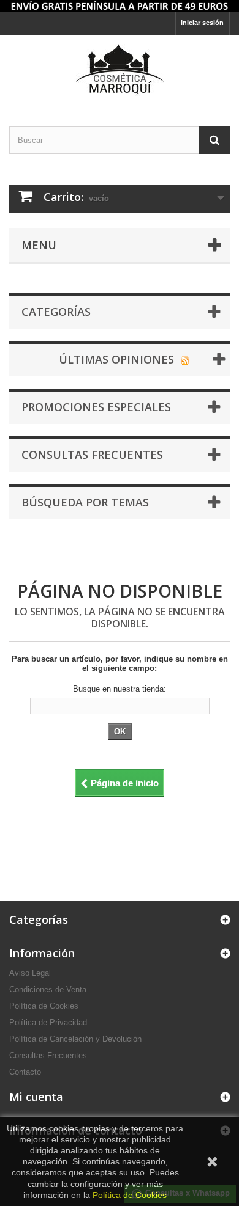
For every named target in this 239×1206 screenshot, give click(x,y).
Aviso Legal (30, 973)
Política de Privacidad (48, 1022)
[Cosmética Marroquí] (119, 70)
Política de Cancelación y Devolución (75, 1038)
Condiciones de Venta (47, 989)
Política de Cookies (43, 1005)
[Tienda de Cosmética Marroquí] (119, 6)
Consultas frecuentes (92, 454)
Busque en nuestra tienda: (119, 688)
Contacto (25, 1071)
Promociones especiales (96, 407)
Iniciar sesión (202, 22)
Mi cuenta (36, 1096)
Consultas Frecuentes (48, 1055)
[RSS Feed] (185, 359)
